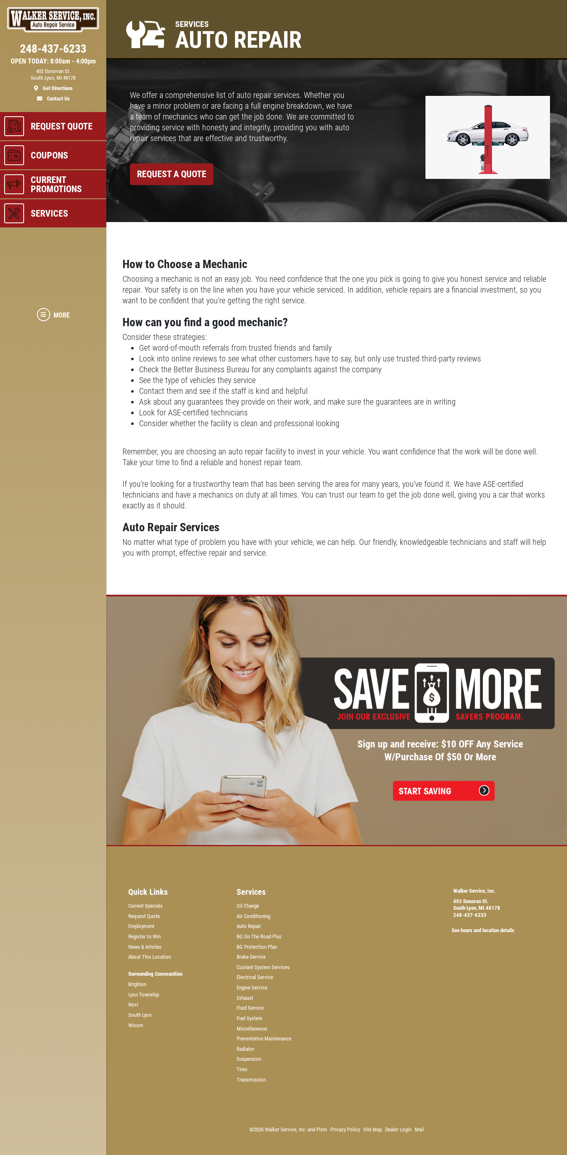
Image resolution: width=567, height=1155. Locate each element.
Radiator (245, 1049)
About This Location (149, 957)
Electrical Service (255, 977)
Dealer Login (398, 1129)
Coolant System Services (263, 967)
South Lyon (140, 1015)
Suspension (249, 1059)
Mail (419, 1129)
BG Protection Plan (257, 947)
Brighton (137, 984)
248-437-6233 (469, 915)
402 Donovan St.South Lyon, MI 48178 (476, 904)
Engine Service (252, 987)
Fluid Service (250, 1008)
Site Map (372, 1129)
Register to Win (144, 936)
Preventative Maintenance (264, 1038)
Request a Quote (171, 173)
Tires (242, 1069)
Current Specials (145, 906)
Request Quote (144, 916)
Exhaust (245, 998)
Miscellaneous (252, 1029)
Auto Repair (249, 926)
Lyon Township (143, 994)
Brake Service (251, 957)
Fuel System (249, 1018)
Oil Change (248, 906)
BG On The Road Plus (259, 936)
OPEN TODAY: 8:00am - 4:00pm (53, 61)
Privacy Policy (345, 1129)
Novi (133, 1004)
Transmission (251, 1080)
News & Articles (144, 947)
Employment (141, 926)
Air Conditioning (253, 916)
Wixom (135, 1025)
